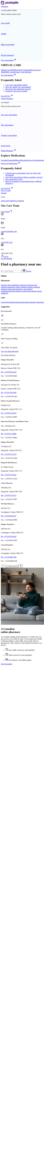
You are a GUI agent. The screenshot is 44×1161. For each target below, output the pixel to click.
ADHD (12, 70)
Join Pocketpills (6, 259)
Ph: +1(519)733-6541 (8, 475)
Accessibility (10, 1068)
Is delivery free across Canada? (16, 91)
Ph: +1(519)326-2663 (8, 536)
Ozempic (4, 160)
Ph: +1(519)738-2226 (8, 372)
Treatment (4, 6)
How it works (6, 190)
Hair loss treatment (12, 893)
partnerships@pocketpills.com (11, 786)
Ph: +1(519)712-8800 (8, 434)
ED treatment (10, 895)
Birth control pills (11, 897)
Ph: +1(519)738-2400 (8, 393)
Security (4, 1125)
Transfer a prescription (13, 948)
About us (4, 201)
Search (28, 271)
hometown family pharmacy (18, 287)
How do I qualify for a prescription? (18, 87)
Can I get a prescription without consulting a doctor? (24, 177)
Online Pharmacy (7, 99)
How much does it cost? (14, 179)
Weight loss (9, 891)
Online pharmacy (11, 946)
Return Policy (6, 1137)
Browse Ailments (18, 201)
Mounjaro (8, 1008)
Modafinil (8, 1006)
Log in (6, 256)
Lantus (24, 160)
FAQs (9, 201)
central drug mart (28, 291)
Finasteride (11, 160)
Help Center (9, 1064)
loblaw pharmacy (21, 285)
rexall (29, 285)
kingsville (9, 302)
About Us (8, 1060)
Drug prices (9, 952)
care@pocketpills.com (9, 231)
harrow (3, 302)
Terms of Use (5, 1129)
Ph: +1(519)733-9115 (8, 495)
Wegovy (30, 160)
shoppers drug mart (8, 285)
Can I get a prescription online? (16, 85)
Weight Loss (5, 70)
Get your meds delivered (9, 351)
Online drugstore (11, 950)
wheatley (33, 302)
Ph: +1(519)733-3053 (8, 413)
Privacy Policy (6, 1133)
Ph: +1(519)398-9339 (8, 557)
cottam (38, 302)
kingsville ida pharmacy (13, 291)
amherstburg (25, 302)
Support (4, 193)
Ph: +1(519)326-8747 (8, 516)
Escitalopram (37, 160)
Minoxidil (18, 160)
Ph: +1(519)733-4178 (8, 454)
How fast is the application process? (18, 89)
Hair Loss (33, 70)
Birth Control (10, 72)
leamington (17, 302)
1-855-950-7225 (7, 242)
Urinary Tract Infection (23, 72)
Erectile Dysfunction (22, 70)
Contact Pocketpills (12, 1062)
